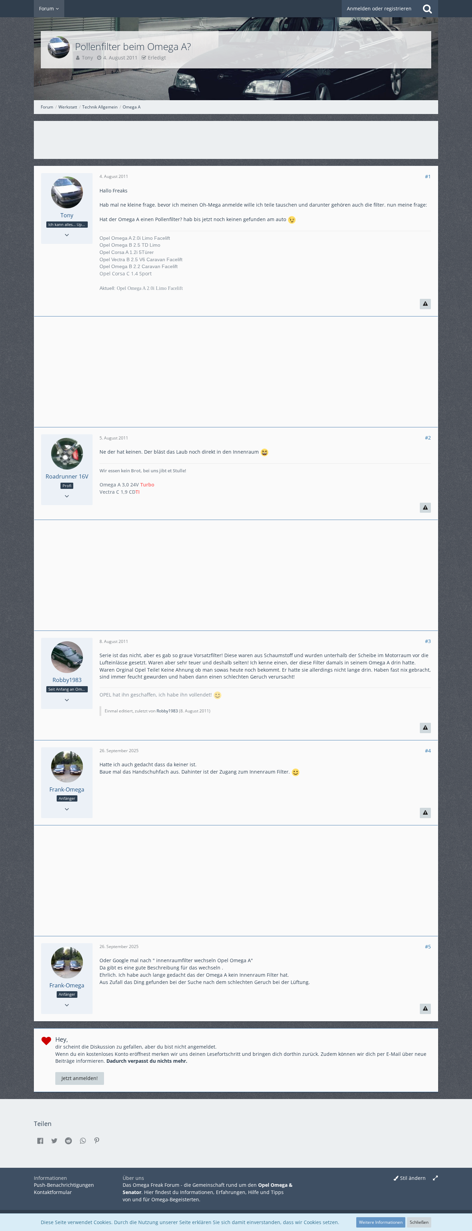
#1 (428, 176)
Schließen (419, 1222)
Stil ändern (413, 1178)
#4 (428, 750)
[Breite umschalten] (435, 1178)
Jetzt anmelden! (80, 1078)
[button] (40, 1141)
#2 (428, 437)
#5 (428, 946)
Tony (87, 57)
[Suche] (427, 8)
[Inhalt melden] (425, 304)
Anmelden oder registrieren (379, 8)
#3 (428, 641)
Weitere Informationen (381, 1222)
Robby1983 (167, 711)
